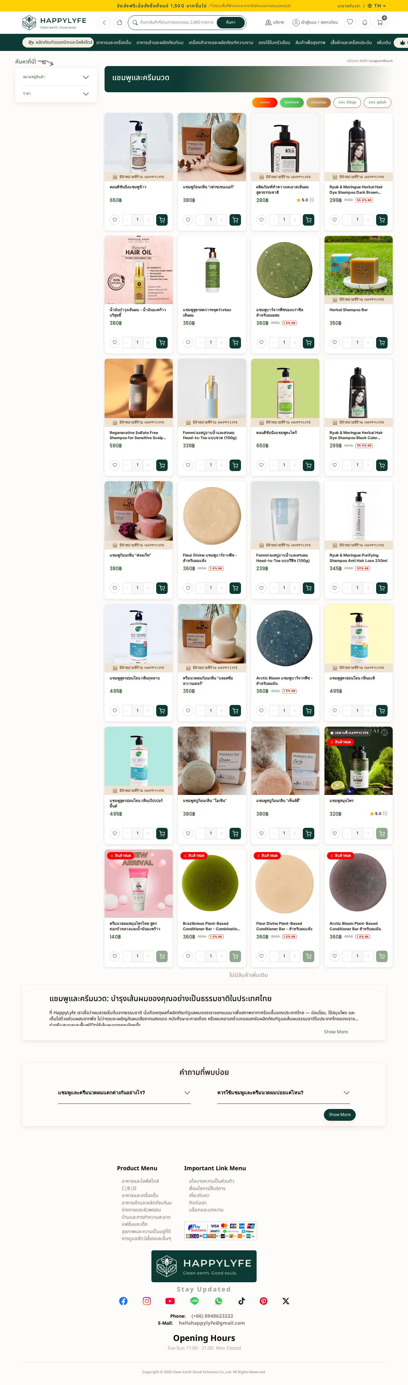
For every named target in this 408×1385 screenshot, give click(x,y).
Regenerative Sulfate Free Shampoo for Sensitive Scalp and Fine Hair (136, 435)
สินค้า (363, 61)
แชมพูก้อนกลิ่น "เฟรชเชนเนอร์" (208, 186)
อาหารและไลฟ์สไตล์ (140, 1181)
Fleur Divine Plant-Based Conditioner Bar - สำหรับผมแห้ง (284, 926)
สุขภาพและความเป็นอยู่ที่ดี (146, 1231)
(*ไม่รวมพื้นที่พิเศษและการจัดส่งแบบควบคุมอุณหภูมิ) (250, 6)
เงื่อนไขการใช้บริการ (207, 1188)
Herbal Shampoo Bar (349, 309)
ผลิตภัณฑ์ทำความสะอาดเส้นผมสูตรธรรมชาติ (282, 189)
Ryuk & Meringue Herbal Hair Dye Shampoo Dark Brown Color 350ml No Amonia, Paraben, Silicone (356, 189)
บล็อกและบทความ (206, 1210)
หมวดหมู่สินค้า (34, 77)
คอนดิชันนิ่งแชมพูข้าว (128, 186)
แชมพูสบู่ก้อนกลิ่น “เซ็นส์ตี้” (278, 800)
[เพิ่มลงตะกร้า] (162, 220)
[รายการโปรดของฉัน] (350, 22)
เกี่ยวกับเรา (199, 1195)
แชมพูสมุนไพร (341, 800)
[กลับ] (104, 22)
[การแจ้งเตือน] (365, 22)
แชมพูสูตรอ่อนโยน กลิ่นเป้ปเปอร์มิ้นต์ (136, 803)
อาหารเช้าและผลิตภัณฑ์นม (147, 1203)
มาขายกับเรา (349, 6)
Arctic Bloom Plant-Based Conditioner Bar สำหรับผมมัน (355, 926)
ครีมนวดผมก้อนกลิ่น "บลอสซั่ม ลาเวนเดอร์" (208, 681)
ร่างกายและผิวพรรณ (141, 1210)
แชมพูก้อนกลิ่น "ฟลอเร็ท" (130, 555)
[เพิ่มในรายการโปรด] (115, 220)
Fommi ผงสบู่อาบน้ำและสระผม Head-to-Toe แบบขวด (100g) (210, 435)
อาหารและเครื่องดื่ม (140, 1195)
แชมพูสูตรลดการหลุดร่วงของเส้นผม (207, 312)
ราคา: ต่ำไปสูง (347, 102)
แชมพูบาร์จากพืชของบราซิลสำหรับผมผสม (279, 312)
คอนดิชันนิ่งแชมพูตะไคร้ (276, 432)
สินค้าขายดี (292, 102)
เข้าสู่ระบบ (309, 22)
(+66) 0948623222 (212, 1316)
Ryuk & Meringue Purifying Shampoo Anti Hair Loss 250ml (358, 558)
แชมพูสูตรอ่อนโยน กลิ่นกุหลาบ (135, 678)
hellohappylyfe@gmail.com (212, 1323)
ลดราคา (265, 102)
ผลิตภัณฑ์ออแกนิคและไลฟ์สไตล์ (64, 42)
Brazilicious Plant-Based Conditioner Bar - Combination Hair (211, 926)
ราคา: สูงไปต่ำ (377, 102)
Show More (336, 1032)
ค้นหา (230, 22)
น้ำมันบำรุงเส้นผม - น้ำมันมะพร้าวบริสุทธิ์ (138, 312)
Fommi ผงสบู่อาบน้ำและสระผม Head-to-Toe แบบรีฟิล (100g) (283, 558)
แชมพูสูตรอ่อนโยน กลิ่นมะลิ (352, 678)
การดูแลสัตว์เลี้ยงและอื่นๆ (146, 1238)
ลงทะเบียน (329, 22)
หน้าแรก (352, 61)
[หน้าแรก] (119, 22)
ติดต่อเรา (198, 1203)
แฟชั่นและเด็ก (135, 1224)
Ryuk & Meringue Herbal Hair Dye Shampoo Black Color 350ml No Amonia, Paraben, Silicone (356, 435)
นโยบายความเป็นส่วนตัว (211, 1181)
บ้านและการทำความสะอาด (146, 1217)
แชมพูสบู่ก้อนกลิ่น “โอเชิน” (205, 800)
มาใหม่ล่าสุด (318, 102)
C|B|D (129, 1188)
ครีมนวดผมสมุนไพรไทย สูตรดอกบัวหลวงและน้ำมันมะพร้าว (135, 926)
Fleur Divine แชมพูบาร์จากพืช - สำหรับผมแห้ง (210, 558)
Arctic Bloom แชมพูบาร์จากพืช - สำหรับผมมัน (284, 681)
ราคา (27, 94)
